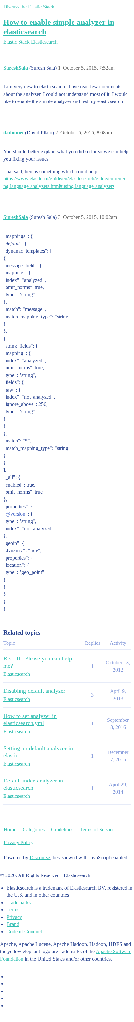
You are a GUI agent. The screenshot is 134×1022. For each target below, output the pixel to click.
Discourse (40, 857)
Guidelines (62, 829)
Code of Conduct (24, 931)
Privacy (14, 917)
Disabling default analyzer (34, 691)
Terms (13, 909)
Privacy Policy (19, 842)
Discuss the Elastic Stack (28, 6)
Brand (13, 924)
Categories (34, 829)
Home (10, 829)
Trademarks (19, 902)
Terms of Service (97, 829)
